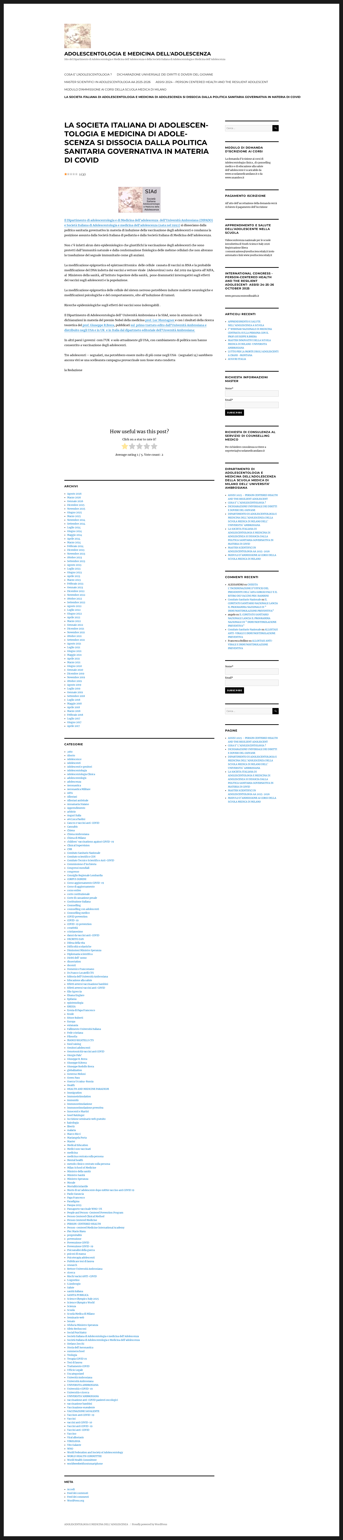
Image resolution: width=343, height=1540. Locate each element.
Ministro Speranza (77, 1178)
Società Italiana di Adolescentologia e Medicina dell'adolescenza (103, 1340)
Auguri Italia (74, 815)
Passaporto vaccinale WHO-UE (84, 1208)
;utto (70, 751)
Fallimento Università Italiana (84, 1029)
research (72, 1265)
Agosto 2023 (74, 565)
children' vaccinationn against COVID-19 (90, 841)
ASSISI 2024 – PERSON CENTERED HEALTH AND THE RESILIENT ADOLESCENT (212, 82)
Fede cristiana (75, 1032)
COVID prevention (77, 916)
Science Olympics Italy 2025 (83, 1298)
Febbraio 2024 (75, 546)
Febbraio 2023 (75, 583)
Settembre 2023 (76, 561)
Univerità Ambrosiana (79, 1377)
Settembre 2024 (76, 523)
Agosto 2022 (74, 606)
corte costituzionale (78, 894)
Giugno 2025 (74, 512)
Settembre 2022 (76, 602)
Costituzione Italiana (79, 901)
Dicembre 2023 (75, 550)
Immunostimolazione (79, 1104)
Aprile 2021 (73, 658)
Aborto (71, 755)
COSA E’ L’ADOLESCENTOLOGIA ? (88, 74)
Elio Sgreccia (74, 991)
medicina (72, 1152)
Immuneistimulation (79, 1096)
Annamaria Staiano (78, 804)
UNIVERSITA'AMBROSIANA (83, 1396)
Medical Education (77, 1145)
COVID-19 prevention (79, 924)
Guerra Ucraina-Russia (80, 1081)
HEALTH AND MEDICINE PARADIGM (88, 1089)
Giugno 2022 (74, 613)
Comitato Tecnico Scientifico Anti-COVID (90, 860)
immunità (72, 1100)
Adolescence (74, 759)
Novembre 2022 (76, 594)
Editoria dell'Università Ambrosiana (87, 976)
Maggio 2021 (74, 654)
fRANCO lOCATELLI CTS (80, 1040)
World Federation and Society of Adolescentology (95, 1452)
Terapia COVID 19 (77, 1358)
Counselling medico (78, 912)
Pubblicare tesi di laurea (80, 1261)
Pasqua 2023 (74, 1205)
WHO (70, 1448)
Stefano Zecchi (75, 1343)
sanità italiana (75, 1291)
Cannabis (72, 826)
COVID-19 (73, 920)
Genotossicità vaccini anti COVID (85, 1051)
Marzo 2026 (74, 497)
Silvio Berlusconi (76, 1328)
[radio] (124, 447)
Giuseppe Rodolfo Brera (80, 1066)
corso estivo (74, 890)
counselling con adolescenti (83, 909)
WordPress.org (75, 1500)
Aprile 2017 (73, 726)
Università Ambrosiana (80, 1381)
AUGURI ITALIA (237, 359)
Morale (71, 1182)
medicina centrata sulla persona (85, 1156)
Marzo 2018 (73, 711)
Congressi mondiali (78, 867)
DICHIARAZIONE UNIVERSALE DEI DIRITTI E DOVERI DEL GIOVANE (165, 74)
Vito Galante (74, 1445)
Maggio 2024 (74, 535)
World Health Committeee (82, 1459)
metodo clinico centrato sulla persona (88, 1163)
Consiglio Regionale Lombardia (85, 875)
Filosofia (72, 1036)
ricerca (71, 1272)
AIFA (70, 793)
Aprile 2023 (73, 576)
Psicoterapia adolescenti (81, 1257)
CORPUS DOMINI (76, 879)
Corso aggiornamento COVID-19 (85, 882)
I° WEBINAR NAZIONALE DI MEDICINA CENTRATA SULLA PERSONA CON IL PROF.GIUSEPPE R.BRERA (250, 333)
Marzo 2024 (74, 542)
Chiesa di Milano (76, 837)
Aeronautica (74, 785)
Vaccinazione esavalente (81, 1407)
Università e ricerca (78, 1392)
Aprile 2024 (73, 538)
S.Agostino (73, 1280)
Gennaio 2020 (75, 669)
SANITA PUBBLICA (77, 1295)
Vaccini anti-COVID (78, 1430)
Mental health (75, 1160)
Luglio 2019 (73, 688)
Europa (71, 1021)
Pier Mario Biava (76, 1231)
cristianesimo (75, 931)
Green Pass (73, 1077)
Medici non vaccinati (79, 1148)
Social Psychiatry (76, 1332)
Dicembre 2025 (75, 505)
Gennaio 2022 (75, 624)
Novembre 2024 (76, 520)
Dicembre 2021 (75, 628)
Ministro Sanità (76, 1175)
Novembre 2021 (76, 632)
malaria (71, 1130)
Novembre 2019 (76, 677)
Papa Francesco (76, 1197)
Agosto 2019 (74, 684)
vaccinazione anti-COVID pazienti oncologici (92, 1400)
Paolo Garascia (75, 1193)
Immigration (74, 1092)
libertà (70, 1126)
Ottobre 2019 (74, 681)
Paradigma (73, 1201)
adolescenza (74, 781)
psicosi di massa (76, 1253)
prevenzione (74, 1238)
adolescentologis (76, 778)
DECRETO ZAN (75, 939)
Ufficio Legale (75, 1370)
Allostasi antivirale (77, 800)
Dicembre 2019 (75, 673)
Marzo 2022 (74, 621)
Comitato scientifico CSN (81, 856)
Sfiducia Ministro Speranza (82, 1325)
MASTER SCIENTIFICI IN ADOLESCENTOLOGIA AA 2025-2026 (107, 82)
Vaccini (71, 1418)
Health (71, 1085)
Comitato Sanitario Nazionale (83, 852)
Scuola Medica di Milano (81, 1313)
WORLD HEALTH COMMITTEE (84, 1456)
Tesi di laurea (74, 1362)
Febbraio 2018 (75, 714)
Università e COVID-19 (80, 1388)
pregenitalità (74, 1235)
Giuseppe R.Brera (77, 1062)
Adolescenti (74, 763)
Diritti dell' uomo (77, 957)
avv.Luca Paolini (76, 819)
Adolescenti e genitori (79, 766)
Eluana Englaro (75, 995)
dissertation (74, 961)
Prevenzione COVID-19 (80, 1246)
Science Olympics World (81, 1302)
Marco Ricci (74, 1134)
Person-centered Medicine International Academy (95, 1227)
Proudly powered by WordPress (149, 1524)
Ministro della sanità (79, 1171)
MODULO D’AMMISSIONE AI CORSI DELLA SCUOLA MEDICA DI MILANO (115, 89)
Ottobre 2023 (74, 557)
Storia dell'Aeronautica (80, 1347)
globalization (74, 1070)
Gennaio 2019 (75, 692)
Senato (71, 1321)
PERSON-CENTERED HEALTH (84, 1223)
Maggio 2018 (74, 703)
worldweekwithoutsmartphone (85, 1463)
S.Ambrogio (74, 1283)
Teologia (72, 1355)
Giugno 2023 (74, 572)
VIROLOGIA (73, 1441)
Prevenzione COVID (78, 1242)
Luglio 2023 (73, 568)
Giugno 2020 (74, 666)
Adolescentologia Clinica (81, 774)
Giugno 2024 (74, 531)
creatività (72, 927)
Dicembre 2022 (75, 591)
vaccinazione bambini (79, 1403)
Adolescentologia (77, 770)
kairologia (73, 1122)
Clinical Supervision (78, 845)
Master (71, 1141)
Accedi (71, 1489)
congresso (73, 871)
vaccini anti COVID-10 (79, 1422)
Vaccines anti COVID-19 (80, 1415)
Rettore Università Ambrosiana (84, 1268)
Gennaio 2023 (75, 587)
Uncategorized (75, 1373)
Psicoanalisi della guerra (81, 1250)
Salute (70, 1287)
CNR (69, 849)
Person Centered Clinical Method (85, 1216)
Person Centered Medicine (82, 1220)
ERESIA (71, 1006)
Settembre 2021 (76, 639)
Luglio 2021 (73, 647)
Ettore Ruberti (75, 1017)
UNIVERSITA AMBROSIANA (82, 1385)
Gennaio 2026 (75, 501)
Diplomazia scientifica (80, 954)
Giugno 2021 (74, 651)
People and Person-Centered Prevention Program (95, 1212)
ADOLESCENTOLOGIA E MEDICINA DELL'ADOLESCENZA (137, 54)
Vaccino (71, 1433)
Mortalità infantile (77, 1186)
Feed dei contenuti (77, 1493)
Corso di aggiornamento (81, 886)
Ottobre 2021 (74, 636)
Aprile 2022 (73, 617)
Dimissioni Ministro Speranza (84, 950)
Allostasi (72, 796)
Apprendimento (76, 808)
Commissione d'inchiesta (81, 864)
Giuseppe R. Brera (77, 1059)
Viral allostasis (75, 1437)
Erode (70, 1014)
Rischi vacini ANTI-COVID (82, 1276)
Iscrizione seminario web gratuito (86, 1119)
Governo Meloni (76, 1074)
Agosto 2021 (74, 643)
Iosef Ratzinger (75, 1115)
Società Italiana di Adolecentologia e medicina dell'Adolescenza (103, 1336)
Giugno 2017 (74, 722)
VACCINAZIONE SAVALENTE (83, 1411)
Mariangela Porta (77, 1137)
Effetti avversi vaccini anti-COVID (86, 987)
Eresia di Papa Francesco (81, 1010)
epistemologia (75, 1002)
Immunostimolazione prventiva (85, 1107)
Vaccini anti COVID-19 (80, 1426)
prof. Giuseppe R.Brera (98, 325)
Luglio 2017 (73, 718)
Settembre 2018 (76, 696)
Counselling (74, 905)
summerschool (75, 1351)
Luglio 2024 (74, 527)
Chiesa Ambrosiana (78, 834)
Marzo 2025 (74, 516)
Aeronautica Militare (78, 789)
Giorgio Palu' (74, 1055)
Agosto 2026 (74, 493)
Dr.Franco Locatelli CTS (80, 972)
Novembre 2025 (76, 508)
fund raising (74, 1044)
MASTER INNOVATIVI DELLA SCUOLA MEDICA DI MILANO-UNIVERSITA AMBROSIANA (249, 344)
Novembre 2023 (76, 553)
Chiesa (71, 830)
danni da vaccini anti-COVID (83, 935)
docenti (71, 965)
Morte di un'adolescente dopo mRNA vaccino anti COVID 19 (100, 1190)
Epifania (71, 999)
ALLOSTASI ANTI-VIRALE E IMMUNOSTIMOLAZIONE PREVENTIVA (253, 633)
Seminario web (75, 1317)
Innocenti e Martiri (78, 1111)
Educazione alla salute (79, 980)
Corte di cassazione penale (82, 897)
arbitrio (71, 811)
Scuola (71, 1310)
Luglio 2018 (73, 699)
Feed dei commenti (78, 1496)
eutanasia (72, 1025)
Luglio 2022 (74, 609)
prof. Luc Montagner (160, 320)
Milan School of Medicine (81, 1167)
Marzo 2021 (73, 662)
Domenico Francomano (80, 969)
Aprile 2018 (73, 707)
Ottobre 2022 (74, 598)
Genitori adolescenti (78, 1047)
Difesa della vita (76, 942)
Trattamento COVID (78, 1366)
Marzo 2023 (74, 579)
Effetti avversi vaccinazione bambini (87, 984)
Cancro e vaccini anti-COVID (83, 823)
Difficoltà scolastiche (79, 946)
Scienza (71, 1306)
